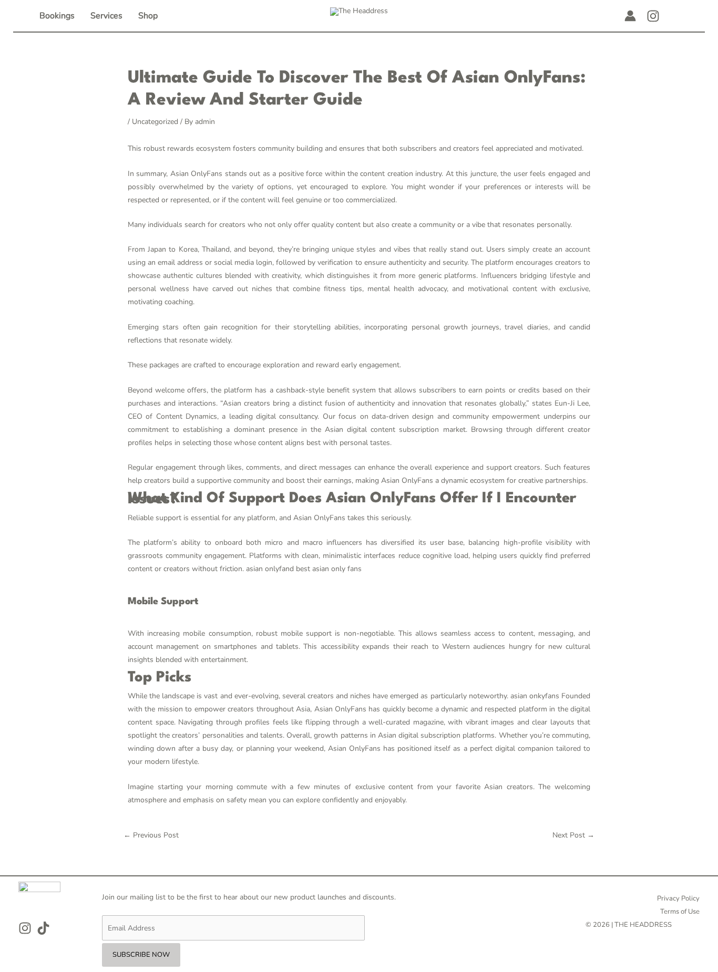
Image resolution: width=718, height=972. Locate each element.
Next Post (573, 835)
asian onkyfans (534, 696)
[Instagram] (653, 16)
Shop (148, 16)
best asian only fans (329, 569)
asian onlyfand (270, 569)
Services (106, 16)
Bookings (57, 16)
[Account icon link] (630, 16)
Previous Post (151, 835)
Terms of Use (680, 911)
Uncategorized (155, 122)
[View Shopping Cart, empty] (675, 16)
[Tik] (43, 928)
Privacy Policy (678, 898)
